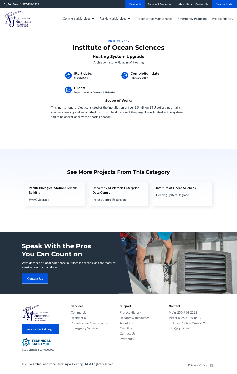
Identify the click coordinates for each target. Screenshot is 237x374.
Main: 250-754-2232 (183, 312)
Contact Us (127, 333)
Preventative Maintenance (154, 18)
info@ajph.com (179, 328)
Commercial (79, 312)
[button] (185, 4)
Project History (222, 18)
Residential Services (113, 18)
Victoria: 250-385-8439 (185, 318)
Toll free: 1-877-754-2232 (187, 323)
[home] (18, 19)
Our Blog (126, 328)
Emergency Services (85, 328)
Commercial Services (76, 18)
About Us (183, 4)
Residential (79, 318)
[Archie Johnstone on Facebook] (211, 365)
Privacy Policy (197, 365)
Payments (127, 339)
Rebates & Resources (134, 318)
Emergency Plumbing (192, 18)
